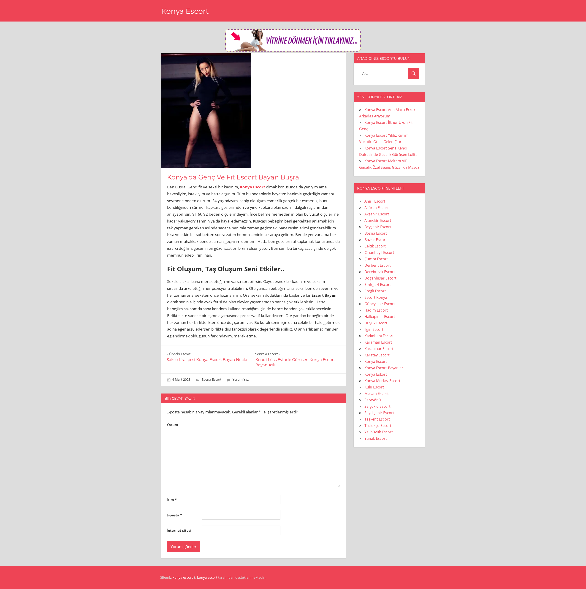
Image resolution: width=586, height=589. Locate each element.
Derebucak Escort (379, 271)
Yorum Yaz (241, 379)
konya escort (183, 577)
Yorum (172, 424)
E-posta (174, 515)
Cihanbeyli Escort (379, 252)
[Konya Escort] (293, 50)
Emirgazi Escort (377, 284)
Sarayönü (372, 399)
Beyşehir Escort (377, 226)
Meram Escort (376, 393)
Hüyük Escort (375, 323)
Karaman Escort (378, 342)
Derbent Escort (377, 265)
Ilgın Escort (373, 329)
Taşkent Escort (377, 419)
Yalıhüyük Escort (378, 431)
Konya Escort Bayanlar (383, 367)
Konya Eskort (375, 374)
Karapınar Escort (378, 348)
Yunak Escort (375, 438)
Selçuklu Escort (377, 406)
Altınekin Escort (377, 220)
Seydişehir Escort (379, 412)
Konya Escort (185, 11)
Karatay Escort (377, 355)
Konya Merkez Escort (382, 380)
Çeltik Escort (375, 246)
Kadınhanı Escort (379, 335)
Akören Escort (376, 207)
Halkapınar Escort (379, 316)
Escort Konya (375, 297)
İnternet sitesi (179, 530)
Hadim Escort (376, 310)
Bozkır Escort (375, 239)
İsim (172, 499)
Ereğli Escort (375, 290)
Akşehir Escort (376, 214)
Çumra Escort (376, 258)
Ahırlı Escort (374, 201)
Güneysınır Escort (379, 303)
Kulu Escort (374, 387)
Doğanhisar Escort (380, 278)
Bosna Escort (211, 379)
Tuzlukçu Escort (377, 425)
